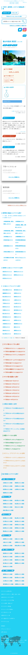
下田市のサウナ (6, 303)
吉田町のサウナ (17, 320)
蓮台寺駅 (14, 45)
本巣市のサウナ (6, 327)
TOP (2, 337)
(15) (7, 271)
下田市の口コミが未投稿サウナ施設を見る (18, 25)
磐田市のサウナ (6, 300)
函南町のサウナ (6, 320)
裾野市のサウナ (17, 313)
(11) (7, 278)
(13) (7, 275)
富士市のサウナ (6, 313)
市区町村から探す (6, 12)
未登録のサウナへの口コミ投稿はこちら (17, 205)
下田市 (9, 45)
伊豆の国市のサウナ (7, 289)
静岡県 (5, 45)
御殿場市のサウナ (7, 293)
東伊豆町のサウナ (18, 289)
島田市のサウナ (6, 306)
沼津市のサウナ (17, 293)
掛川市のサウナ (17, 306)
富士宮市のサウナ (7, 296)
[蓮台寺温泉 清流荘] (14, 64)
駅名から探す (14, 12)
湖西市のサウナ (17, 330)
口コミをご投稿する (14, 177)
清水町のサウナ (6, 330)
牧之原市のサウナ (7, 333)
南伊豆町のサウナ (18, 310)
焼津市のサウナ (17, 296)
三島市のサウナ (17, 300)
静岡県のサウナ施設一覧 (9, 337)
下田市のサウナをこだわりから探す (14, 16)
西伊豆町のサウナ (7, 317)
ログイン (25, 2)
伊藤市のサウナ (17, 317)
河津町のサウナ (6, 310)
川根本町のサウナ (7, 323)
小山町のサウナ (17, 303)
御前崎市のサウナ (18, 323)
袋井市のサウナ (17, 333)
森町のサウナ (17, 327)
